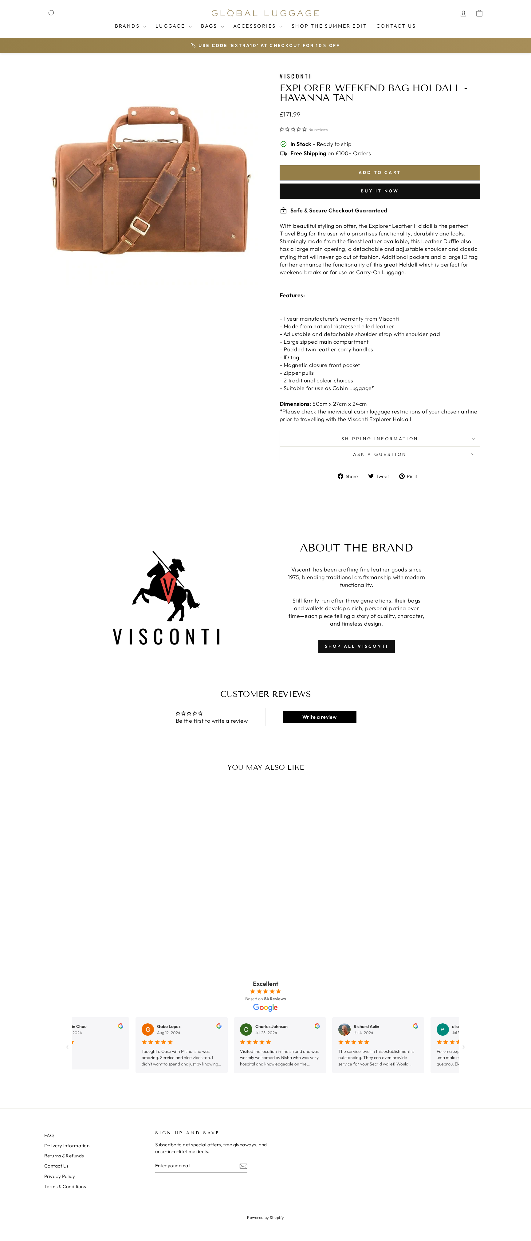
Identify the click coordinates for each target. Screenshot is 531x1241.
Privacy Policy (59, 1176)
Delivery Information (66, 1145)
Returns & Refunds (64, 1156)
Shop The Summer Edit (329, 26)
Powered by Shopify (265, 1217)
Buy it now (380, 191)
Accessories (255, 26)
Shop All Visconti (356, 646)
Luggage (171, 26)
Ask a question (380, 454)
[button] (294, 129)
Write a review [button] (319, 717)
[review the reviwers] (97, 1027)
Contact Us (396, 26)
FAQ (49, 1135)
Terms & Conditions (65, 1186)
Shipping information (379, 438)
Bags (210, 26)
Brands (128, 26)
